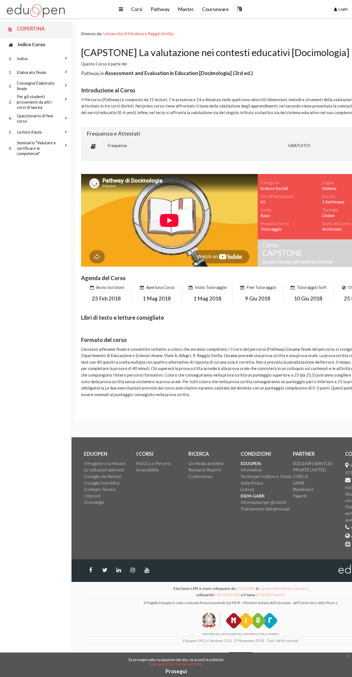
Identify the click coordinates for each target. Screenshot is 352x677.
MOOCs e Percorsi (153, 463)
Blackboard (303, 489)
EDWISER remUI (270, 594)
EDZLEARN (245, 588)
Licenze (247, 489)
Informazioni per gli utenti (263, 502)
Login (343, 9)
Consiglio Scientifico (102, 482)
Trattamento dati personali (265, 508)
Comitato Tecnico (100, 489)
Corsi (136, 9)
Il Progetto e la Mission (104, 463)
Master (186, 9)
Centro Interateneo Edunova (284, 588)
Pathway (160, 9)
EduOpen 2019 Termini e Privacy (176, 664)
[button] (121, 9)
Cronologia (94, 502)
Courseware (215, 9)
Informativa (251, 469)
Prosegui (176, 671)
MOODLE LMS (227, 594)
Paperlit (300, 495)
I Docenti (92, 495)
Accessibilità (147, 469)
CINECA (300, 476)
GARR (298, 482)
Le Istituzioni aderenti (104, 469)
